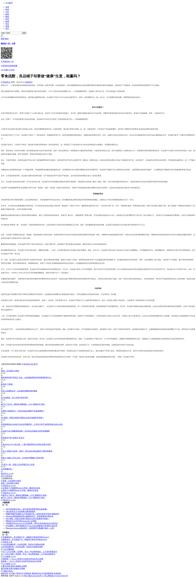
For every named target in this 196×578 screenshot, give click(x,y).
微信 (9, 52)
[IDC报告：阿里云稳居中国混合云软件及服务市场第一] (98, 415)
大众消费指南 (8, 549)
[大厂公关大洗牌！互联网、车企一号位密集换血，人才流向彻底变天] (29, 552)
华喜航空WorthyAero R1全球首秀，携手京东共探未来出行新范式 (32, 523)
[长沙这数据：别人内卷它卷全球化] (98, 395)
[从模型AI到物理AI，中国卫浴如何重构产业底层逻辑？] (98, 409)
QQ (2, 70)
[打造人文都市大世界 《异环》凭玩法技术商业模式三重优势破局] (98, 449)
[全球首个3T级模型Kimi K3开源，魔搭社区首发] (20, 488)
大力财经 (6, 556)
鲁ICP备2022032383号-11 (34, 576)
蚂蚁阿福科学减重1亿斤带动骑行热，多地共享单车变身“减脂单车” (33, 514)
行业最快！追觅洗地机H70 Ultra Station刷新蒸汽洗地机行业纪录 (31, 526)
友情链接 (57, 573)
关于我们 (12, 573)
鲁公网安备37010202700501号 (56, 576)
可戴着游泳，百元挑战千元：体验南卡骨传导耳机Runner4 (24, 539)
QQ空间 (11, 70)
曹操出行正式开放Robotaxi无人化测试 (21, 521)
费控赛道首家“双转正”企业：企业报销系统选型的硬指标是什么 (26, 377)
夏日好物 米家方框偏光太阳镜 (13, 568)
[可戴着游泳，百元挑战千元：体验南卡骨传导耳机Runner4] (25, 537)
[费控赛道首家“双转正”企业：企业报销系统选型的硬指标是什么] (98, 375)
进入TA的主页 (6, 476)
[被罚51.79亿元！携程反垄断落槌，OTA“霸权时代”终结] (98, 402)
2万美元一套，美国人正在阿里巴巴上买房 (17, 464)
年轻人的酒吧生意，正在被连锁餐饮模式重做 (19, 391)
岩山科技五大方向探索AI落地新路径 (21, 511)
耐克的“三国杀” (7, 384)
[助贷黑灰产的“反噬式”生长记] (98, 435)
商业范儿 (6, 82)
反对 (8, 364)
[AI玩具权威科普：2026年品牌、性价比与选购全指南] (23, 544)
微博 (3, 39)
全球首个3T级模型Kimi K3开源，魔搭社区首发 (19, 490)
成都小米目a (8, 571)
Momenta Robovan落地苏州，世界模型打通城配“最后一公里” (30, 528)
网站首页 (4, 573)
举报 (13, 364)
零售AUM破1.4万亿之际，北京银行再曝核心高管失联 (22, 458)
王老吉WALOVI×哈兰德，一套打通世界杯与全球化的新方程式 (26, 444)
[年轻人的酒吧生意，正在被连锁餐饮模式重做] (98, 389)
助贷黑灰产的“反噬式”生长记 (12, 438)
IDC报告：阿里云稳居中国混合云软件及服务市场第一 (22, 418)
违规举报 (49, 573)
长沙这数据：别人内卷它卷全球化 (14, 398)
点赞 (3, 364)
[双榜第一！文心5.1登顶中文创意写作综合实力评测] (22, 559)
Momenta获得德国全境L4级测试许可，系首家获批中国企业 (29, 516)
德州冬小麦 (7, 542)
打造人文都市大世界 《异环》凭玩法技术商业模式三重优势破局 (26, 451)
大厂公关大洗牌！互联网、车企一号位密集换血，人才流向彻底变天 (28, 554)
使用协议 (27, 573)
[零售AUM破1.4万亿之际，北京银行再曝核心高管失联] (98, 455)
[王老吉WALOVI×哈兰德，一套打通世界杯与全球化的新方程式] (98, 442)
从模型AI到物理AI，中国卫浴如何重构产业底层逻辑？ (23, 411)
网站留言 (35, 573)
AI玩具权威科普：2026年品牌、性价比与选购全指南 (22, 547)
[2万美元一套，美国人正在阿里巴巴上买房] (98, 462)
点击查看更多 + (7, 469)
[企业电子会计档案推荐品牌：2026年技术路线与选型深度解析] (98, 429)
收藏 (18, 364)
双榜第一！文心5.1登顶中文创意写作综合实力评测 (21, 561)
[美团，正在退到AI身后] (98, 368)
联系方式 (20, 573)
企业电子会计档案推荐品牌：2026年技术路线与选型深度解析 (25, 431)
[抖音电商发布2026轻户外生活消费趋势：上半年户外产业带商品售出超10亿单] (98, 422)
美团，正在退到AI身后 (10, 371)
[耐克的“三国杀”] (98, 382)
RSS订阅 (42, 573)
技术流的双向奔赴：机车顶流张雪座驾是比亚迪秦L (26, 509)
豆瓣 (6, 70)
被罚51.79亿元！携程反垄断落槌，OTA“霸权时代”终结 (23, 404)
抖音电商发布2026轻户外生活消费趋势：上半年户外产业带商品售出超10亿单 (32, 424)
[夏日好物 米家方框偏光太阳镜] (14, 566)
